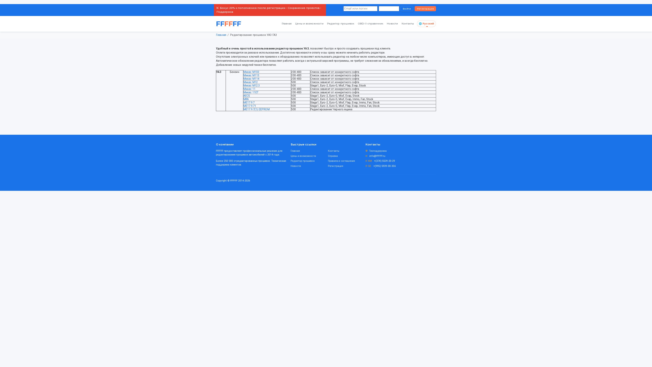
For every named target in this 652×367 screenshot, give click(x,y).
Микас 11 (249, 89)
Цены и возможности (309, 23)
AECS (246, 95)
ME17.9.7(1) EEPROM (256, 109)
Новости (392, 23)
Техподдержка (378, 151)
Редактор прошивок (340, 23)
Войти (407, 8)
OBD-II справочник (370, 23)
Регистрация (425, 8)
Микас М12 (250, 82)
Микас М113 (251, 75)
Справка (333, 156)
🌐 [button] (426, 23)
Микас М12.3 (251, 85)
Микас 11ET (251, 92)
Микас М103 (251, 72)
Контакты (408, 23)
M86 (246, 99)
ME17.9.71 (249, 106)
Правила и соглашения (341, 161)
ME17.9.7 (249, 102)
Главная (287, 23)
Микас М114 (251, 78)
